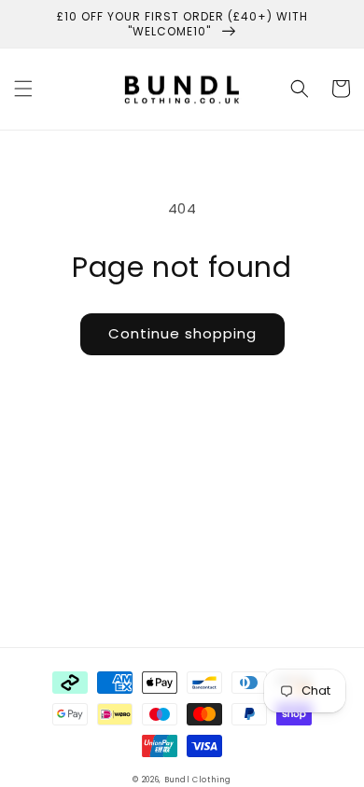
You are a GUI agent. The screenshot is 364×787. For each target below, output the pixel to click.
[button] (23, 88)
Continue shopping (182, 333)
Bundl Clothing (197, 779)
